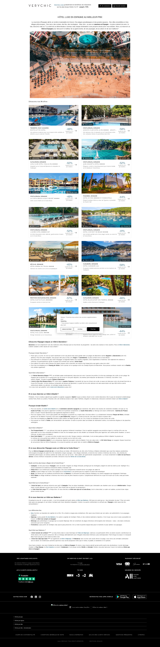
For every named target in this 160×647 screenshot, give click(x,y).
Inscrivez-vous (59, 5)
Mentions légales (95, 641)
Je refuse (80, 329)
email (81, 563)
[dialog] (80, 323)
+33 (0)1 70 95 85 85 (84, 564)
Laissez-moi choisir (67, 329)
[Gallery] (53, 115)
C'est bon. (93, 329)
